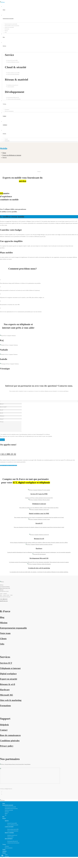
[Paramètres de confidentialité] (2, 855)
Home (4, 153)
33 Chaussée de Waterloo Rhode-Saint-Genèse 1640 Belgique (5, 588)
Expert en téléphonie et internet (11, 155)
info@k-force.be (4, 601)
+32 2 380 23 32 (8, 454)
